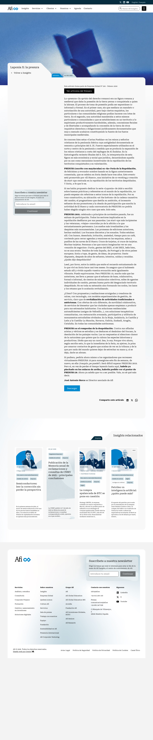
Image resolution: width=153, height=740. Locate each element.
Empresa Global (46, 596)
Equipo (43, 620)
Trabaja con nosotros (48, 616)
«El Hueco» (90, 177)
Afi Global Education (74, 596)
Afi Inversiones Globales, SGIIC (75, 613)
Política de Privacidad (101, 650)
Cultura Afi (44, 604)
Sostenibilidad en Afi (48, 629)
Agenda (77, 8)
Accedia (69, 604)
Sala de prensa (46, 612)
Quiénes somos (46, 600)
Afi (67, 591)
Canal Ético (135, 650)
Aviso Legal (65, 650)
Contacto (88, 8)
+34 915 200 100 (97, 596)
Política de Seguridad (81, 650)
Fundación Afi (71, 608)
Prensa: (94, 600)
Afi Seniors (70, 619)
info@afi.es (95, 591)
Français (142, 2)
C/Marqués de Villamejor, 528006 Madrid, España (101, 611)
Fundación (44, 625)
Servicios (44, 608)
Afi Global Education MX (75, 600)
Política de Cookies (120, 650)
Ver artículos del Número (79, 91)
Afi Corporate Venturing (49, 637)
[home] (13, 8)
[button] (37, 8)
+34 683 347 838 (97, 605)
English (135, 2)
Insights (25, 8)
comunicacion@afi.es (99, 602)
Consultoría (19, 596)
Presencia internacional (49, 633)
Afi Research (70, 623)
